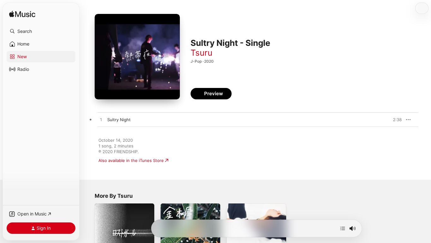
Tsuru (201, 53)
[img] (22, 14)
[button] (41, 31)
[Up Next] (342, 228)
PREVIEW (395, 120)
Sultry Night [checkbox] (119, 119)
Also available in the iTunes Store (131, 160)
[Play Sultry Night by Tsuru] (101, 120)
